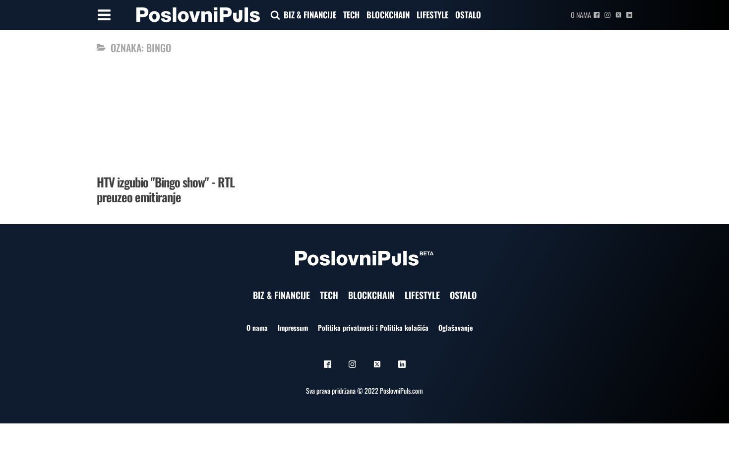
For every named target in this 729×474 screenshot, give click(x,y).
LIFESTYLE (432, 14)
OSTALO (468, 14)
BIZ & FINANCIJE (310, 14)
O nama (581, 14)
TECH (351, 14)
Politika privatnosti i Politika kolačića (373, 327)
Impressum (293, 327)
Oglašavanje (455, 327)
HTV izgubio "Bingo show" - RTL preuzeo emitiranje (166, 189)
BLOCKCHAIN (388, 14)
